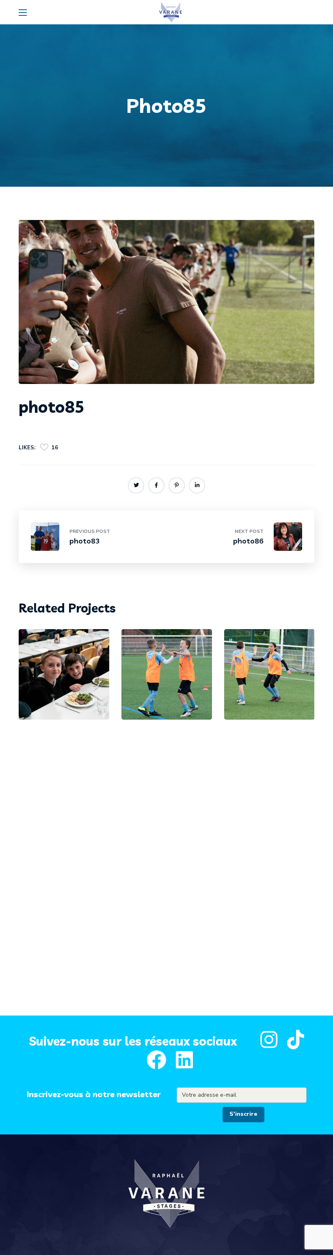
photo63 (61, 690)
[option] (64, 680)
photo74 (266, 690)
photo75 (163, 690)
